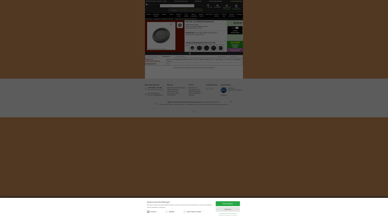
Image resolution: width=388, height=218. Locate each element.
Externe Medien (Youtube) (194, 211)
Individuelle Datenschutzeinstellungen (228, 213)
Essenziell (153, 211)
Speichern (228, 209)
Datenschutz (229, 215)
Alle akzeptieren (228, 203)
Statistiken (171, 211)
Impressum (234, 215)
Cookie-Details (221, 215)
